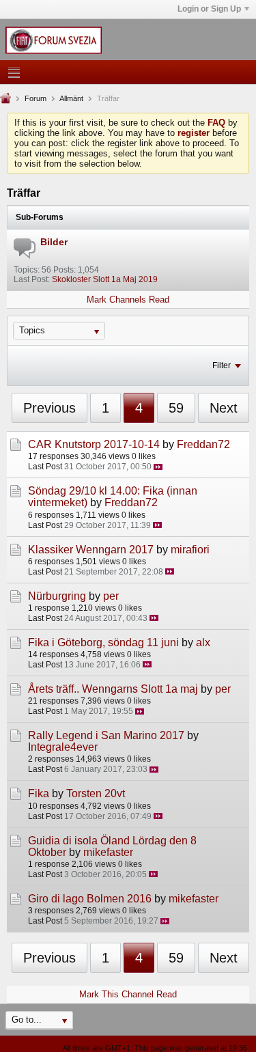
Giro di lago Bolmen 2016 (90, 898)
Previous (49, 407)
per (111, 596)
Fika (38, 793)
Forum (35, 98)
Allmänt (71, 98)
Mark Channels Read (128, 299)
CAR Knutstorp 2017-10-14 (94, 444)
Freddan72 (203, 444)
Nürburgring (57, 596)
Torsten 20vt (95, 793)
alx (203, 642)
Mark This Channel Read (128, 994)
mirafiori (190, 549)
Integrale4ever (63, 747)
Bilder (54, 241)
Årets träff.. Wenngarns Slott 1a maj (113, 689)
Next (224, 407)
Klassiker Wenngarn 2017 (91, 549)
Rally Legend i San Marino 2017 (106, 735)
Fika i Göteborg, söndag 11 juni (103, 642)
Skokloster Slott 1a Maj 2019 (105, 279)
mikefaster (108, 852)
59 (176, 407)
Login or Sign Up (209, 9)
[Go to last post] (158, 467)
